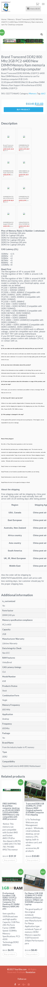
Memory (11, 19)
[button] (42, 34)
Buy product (23, 109)
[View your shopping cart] (37, 4)
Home (3, 19)
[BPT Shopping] (6, 7)
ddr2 (43, 93)
